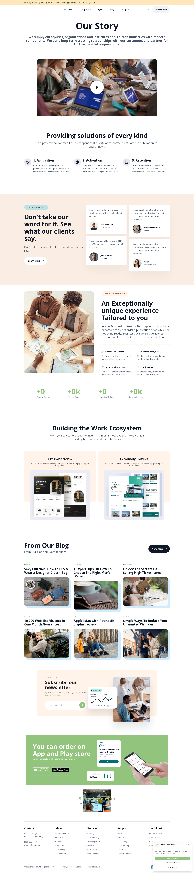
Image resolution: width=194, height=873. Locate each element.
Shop (124, 9)
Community (122, 841)
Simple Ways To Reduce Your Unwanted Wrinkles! (145, 622)
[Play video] (97, 88)
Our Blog (90, 833)
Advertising (60, 849)
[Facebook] (152, 867)
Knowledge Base (93, 841)
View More (157, 548)
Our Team (59, 837)
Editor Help (122, 837)
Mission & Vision (62, 833)
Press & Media (61, 845)
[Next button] (25, 2)
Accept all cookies (172, 858)
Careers (58, 841)
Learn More (34, 260)
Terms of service (93, 867)
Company (84, 9)
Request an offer (156, 833)
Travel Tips (128, 564)
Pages (99, 9)
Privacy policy (67, 867)
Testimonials (60, 853)
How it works (154, 837)
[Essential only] (188, 844)
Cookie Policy (92, 845)
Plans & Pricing (92, 837)
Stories (152, 849)
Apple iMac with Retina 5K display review (94, 622)
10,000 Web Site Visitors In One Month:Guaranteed (44, 622)
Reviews (152, 845)
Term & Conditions (53, 695)
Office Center (91, 849)
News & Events (92, 853)
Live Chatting (123, 845)
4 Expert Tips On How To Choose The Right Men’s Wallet (93, 572)
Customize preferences (172, 863)
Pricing (152, 841)
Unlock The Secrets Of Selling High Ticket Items (142, 571)
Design (77, 616)
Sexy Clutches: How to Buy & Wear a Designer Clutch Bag (46, 571)
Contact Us (159, 9)
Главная (68, 9)
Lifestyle (28, 564)
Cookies (79, 867)
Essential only (172, 867)
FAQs (120, 833)
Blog (112, 9)
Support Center (124, 853)
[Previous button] (28, 2)
